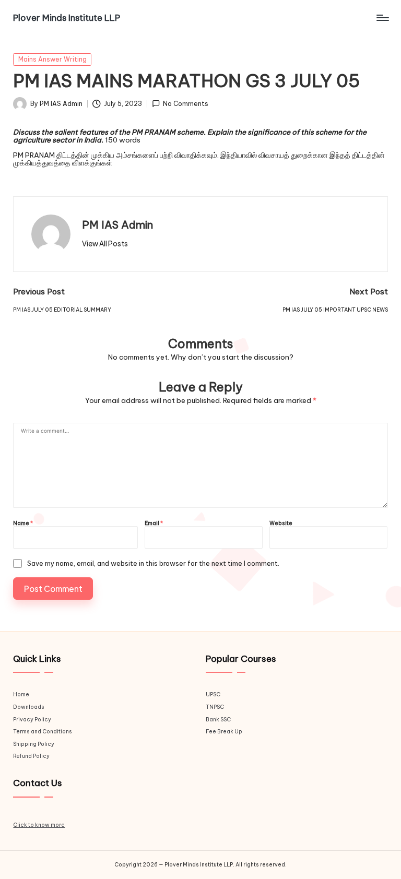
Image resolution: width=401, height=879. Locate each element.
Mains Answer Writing (52, 59)
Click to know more (39, 825)
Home (21, 694)
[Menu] (381, 18)
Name (23, 523)
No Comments (185, 104)
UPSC (213, 694)
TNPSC (215, 707)
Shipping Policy (33, 744)
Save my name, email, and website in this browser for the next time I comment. (153, 563)
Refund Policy (31, 756)
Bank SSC (218, 719)
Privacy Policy (32, 719)
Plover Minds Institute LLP (66, 17)
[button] (105, 244)
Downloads (28, 707)
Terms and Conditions (42, 731)
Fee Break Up (224, 731)
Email (154, 523)
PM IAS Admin (117, 224)
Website (280, 523)
